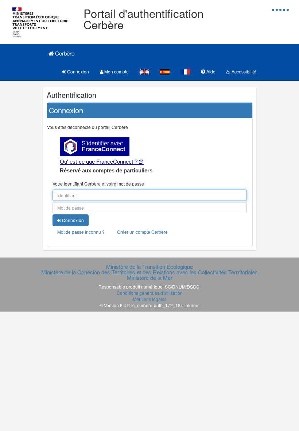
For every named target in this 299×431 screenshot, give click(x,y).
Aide (210, 71)
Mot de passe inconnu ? (81, 232)
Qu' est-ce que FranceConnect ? (98, 162)
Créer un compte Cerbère (142, 232)
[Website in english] (144, 71)
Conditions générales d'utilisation (150, 293)
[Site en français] (185, 71)
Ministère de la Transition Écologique (149, 266)
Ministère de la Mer (149, 277)
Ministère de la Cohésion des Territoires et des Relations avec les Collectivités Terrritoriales (149, 272)
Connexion (77, 71)
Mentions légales (150, 299)
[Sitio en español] (165, 71)
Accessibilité (243, 71)
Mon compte (116, 71)
